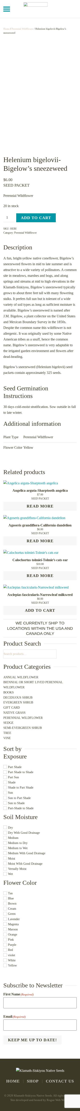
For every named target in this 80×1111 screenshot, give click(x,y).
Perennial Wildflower (22, 28)
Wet (10, 874)
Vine (7, 738)
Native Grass (14, 712)
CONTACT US (60, 1081)
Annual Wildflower (20, 677)
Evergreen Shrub (18, 702)
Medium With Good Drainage (26, 853)
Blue (11, 898)
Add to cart (36, 218)
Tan (10, 893)
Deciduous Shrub (17, 697)
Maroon (13, 929)
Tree (7, 733)
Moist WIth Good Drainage (25, 863)
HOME (13, 1081)
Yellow (12, 965)
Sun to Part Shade (19, 798)
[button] (6, 9)
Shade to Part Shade (20, 787)
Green (12, 914)
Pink (11, 940)
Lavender (14, 919)
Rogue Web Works (58, 1100)
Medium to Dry (18, 843)
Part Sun (13, 777)
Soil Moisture (20, 816)
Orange (12, 934)
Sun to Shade (16, 803)
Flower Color (20, 882)
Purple (12, 945)
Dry (10, 827)
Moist (11, 858)
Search (54, 654)
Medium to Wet (18, 848)
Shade (12, 782)
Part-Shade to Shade (21, 808)
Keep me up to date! (32, 1040)
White (12, 960)
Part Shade (15, 767)
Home (6, 28)
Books (8, 692)
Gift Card (11, 707)
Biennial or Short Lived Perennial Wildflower (33, 685)
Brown (12, 903)
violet (11, 955)
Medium (13, 838)
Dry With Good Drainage (24, 832)
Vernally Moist (17, 868)
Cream (12, 909)
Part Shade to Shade (20, 772)
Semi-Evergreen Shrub (22, 728)
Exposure (15, 756)
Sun (10, 793)
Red (10, 950)
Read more (40, 506)
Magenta (13, 924)
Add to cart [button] (40, 610)
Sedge (8, 722)
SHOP (33, 1081)
